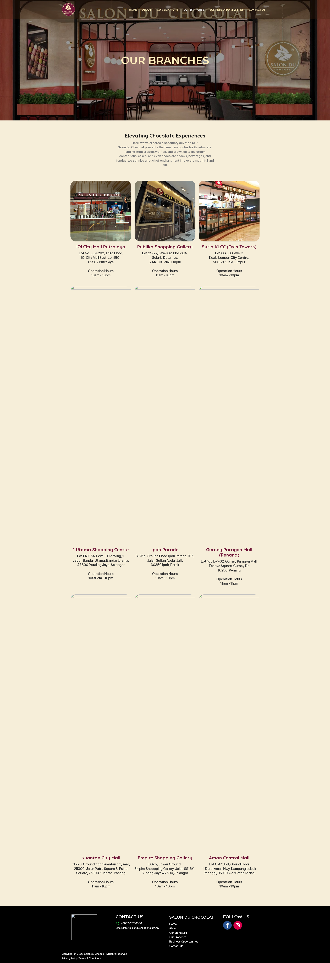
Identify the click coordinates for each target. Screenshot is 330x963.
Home (133, 9)
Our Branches (194, 9)
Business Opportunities (226, 9)
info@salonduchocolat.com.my (141, 927)
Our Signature (167, 9)
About (146, 9)
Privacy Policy (70, 958)
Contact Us (257, 9)
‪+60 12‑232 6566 (131, 923)
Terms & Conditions (90, 958)
